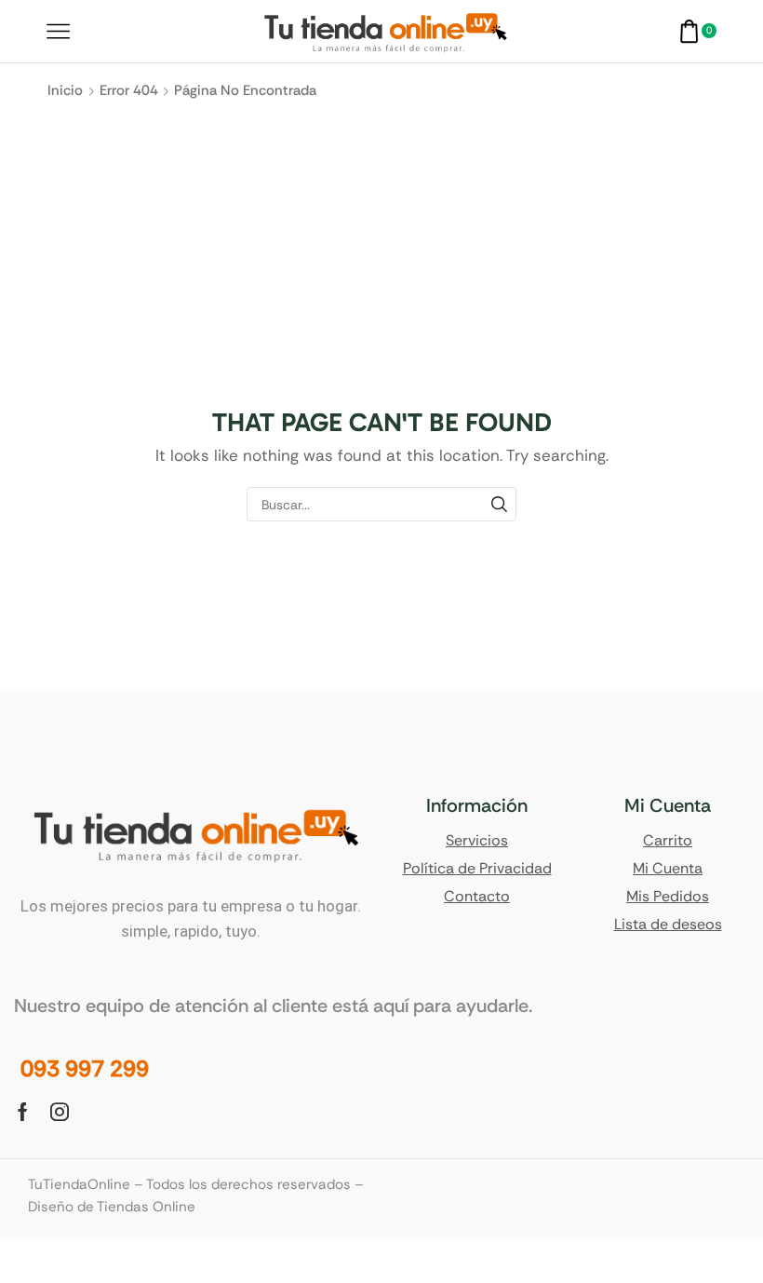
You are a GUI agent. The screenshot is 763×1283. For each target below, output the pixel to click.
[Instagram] (59, 1111)
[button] (84, 1069)
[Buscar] (499, 504)
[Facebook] (23, 1111)
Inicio (65, 90)
